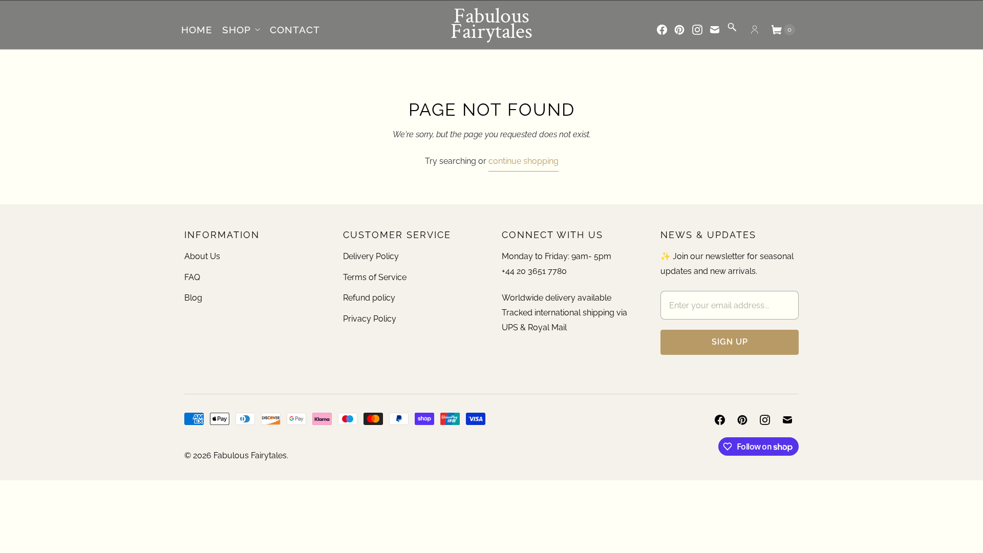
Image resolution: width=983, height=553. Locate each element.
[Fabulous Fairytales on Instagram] (697, 29)
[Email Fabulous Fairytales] (714, 29)
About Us (202, 256)
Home (196, 29)
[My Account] (754, 29)
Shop (236, 29)
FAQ (192, 277)
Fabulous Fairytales (250, 455)
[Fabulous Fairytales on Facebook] (662, 29)
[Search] (732, 30)
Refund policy (369, 298)
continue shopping (523, 161)
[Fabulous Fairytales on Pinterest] (679, 29)
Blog (193, 298)
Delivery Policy (371, 256)
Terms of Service (375, 277)
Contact (295, 29)
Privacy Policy (369, 319)
